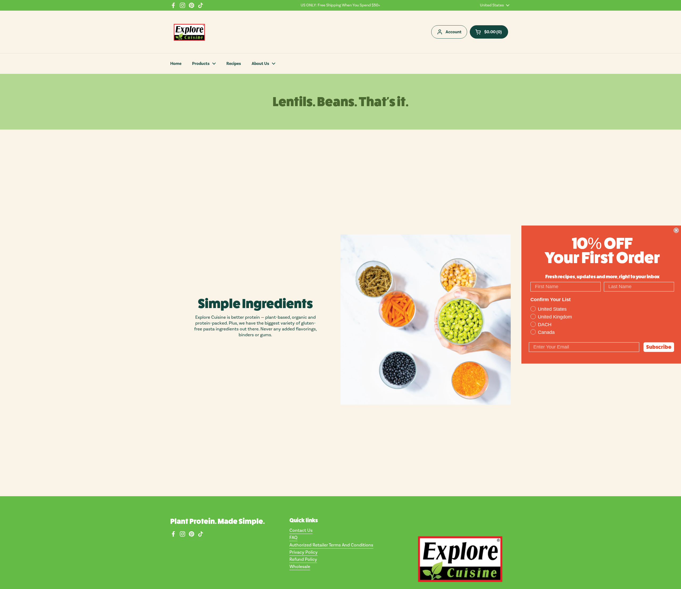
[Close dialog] (676, 230)
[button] (489, 32)
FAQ (293, 538)
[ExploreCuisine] (189, 32)
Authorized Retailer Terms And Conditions (331, 545)
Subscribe (658, 347)
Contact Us (301, 530)
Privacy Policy (303, 552)
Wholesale (299, 567)
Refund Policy (303, 559)
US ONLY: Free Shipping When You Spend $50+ (340, 5)
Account (454, 32)
